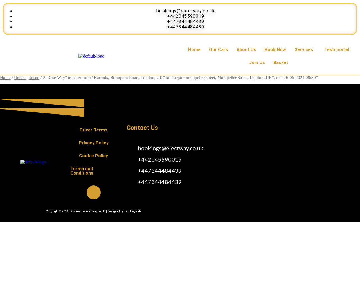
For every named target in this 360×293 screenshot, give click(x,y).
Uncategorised (26, 77)
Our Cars (218, 49)
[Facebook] (94, 192)
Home (194, 49)
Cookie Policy (93, 155)
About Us (246, 49)
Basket (280, 62)
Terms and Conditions (81, 171)
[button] (305, 49)
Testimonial (336, 49)
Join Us (257, 62)
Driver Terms (93, 130)
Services (303, 49)
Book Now (275, 49)
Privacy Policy (94, 143)
